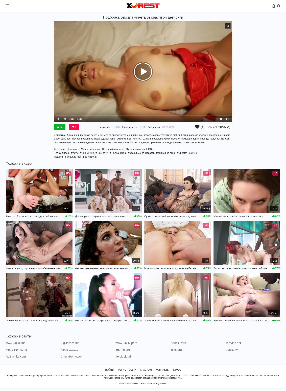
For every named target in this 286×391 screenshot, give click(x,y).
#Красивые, (134, 152)
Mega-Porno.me (16, 349)
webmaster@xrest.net (157, 383)
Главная (146, 369)
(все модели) (89, 156)
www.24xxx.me (15, 343)
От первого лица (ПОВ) (139, 149)
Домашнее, (73, 149)
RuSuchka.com (16, 356)
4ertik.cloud (123, 356)
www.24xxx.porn (126, 343)
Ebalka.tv (231, 349)
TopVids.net (233, 343)
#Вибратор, (148, 152)
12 (60, 127)
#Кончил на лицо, (166, 152)
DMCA (177, 369)
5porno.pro (123, 349)
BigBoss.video (70, 343)
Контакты (162, 369)
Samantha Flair (73, 156)
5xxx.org (176, 349)
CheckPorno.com (72, 356)
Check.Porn (178, 343)
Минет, (85, 149)
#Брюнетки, (102, 152)
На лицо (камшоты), (113, 149)
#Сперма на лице (187, 152)
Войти (109, 369)
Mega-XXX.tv (69, 349)
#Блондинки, (87, 152)
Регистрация (127, 369)
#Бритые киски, (118, 152)
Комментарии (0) (218, 127)
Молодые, (95, 149)
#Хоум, (75, 152)
